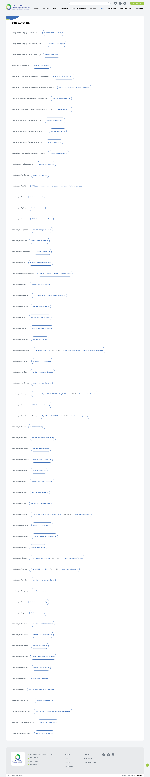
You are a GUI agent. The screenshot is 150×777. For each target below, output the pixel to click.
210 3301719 (45, 273)
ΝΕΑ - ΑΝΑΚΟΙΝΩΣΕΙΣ (79, 9)
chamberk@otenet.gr (79, 416)
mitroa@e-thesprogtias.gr (93, 350)
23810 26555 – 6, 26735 (40, 558)
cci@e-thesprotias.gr (71, 350)
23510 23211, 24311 (39, 569)
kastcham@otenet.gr (87, 394)
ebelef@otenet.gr (82, 514)
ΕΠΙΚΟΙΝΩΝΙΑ (140, 9)
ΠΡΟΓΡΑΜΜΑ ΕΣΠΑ (126, 9)
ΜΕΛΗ (55, 9)
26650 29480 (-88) (42, 350)
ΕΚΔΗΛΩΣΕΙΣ (112, 9)
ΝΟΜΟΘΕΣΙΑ (65, 9)
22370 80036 (39, 295)
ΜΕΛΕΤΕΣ (93, 9)
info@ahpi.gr (33, 764)
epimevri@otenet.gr (56, 295)
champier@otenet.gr (69, 569)
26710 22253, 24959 (50, 416)
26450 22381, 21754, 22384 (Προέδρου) (47, 514)
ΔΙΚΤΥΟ (102, 9)
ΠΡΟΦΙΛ (36, 9)
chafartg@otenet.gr (62, 273)
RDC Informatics (138, 775)
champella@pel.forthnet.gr (72, 558)
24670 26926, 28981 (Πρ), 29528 (54, 394)
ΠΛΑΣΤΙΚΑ (46, 9)
